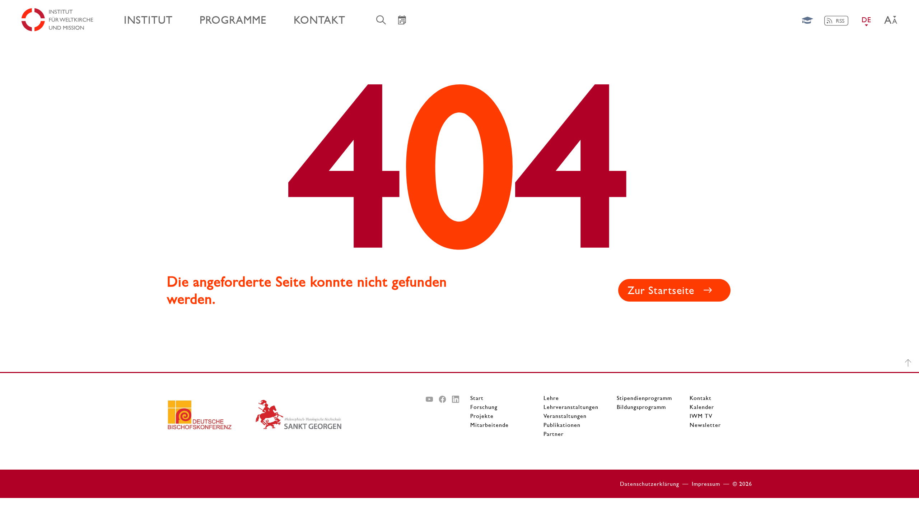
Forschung (484, 407)
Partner (554, 433)
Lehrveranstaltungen (571, 407)
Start (477, 398)
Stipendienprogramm (644, 398)
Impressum (706, 483)
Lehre (551, 398)
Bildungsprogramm (641, 407)
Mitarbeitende (489, 424)
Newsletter (705, 424)
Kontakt (701, 398)
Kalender (702, 407)
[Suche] (381, 19)
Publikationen (562, 424)
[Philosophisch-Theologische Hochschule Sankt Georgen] (299, 417)
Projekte (482, 416)
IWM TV (701, 416)
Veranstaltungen (565, 416)
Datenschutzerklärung (649, 483)
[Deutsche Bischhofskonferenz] (211, 417)
